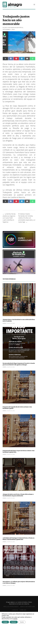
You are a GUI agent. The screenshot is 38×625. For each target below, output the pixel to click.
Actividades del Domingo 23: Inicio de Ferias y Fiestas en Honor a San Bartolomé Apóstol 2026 (18, 538)
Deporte (19, 27)
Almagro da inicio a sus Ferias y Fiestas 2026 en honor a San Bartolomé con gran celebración (18, 494)
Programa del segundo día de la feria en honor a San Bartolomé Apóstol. (17, 407)
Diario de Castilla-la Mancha (14, 197)
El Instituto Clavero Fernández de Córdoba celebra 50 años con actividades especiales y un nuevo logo (26, 218)
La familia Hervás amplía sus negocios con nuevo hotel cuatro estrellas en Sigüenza (9, 218)
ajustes (15, 619)
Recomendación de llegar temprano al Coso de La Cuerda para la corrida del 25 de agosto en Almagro (19, 364)
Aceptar (5, 622)
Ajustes (22, 622)
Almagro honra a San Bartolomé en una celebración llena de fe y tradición (19, 320)
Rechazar (13, 622)
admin (12, 27)
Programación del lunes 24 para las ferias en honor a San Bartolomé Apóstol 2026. (18, 451)
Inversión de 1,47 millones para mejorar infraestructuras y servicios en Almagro (19, 582)
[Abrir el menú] (34, 4)
